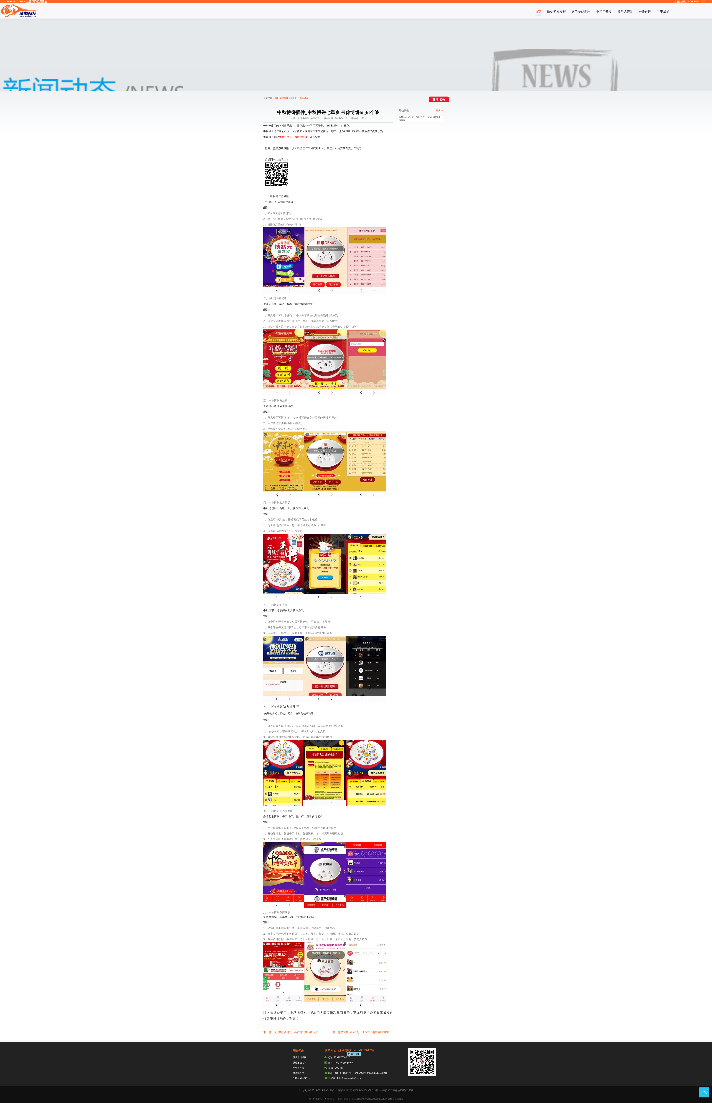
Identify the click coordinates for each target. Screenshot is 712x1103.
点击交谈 (354, 1055)
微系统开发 (625, 12)
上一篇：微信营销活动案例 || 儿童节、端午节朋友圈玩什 (360, 1032)
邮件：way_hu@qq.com (340, 1062)
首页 (538, 12)
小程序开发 (604, 12)
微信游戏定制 (580, 12)
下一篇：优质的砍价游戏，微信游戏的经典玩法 (290, 1032)
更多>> (439, 110)
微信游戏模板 (556, 12)
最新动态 (304, 98)
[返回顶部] (704, 1092)
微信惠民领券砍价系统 (364, 1098)
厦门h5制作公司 (317, 1098)
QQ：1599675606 (337, 1057)
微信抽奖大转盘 (395, 1098)
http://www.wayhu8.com (349, 1078)
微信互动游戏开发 (404, 1090)
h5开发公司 (331, 1098)
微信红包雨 (381, 1098)
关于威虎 (663, 12)
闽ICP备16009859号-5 (364, 1090)
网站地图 (380, 1090)
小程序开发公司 (345, 1098)
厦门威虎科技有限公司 (286, 98)
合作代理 (645, 12)
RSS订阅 (390, 1090)
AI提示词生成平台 (302, 1078)
